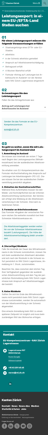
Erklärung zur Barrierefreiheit (11, 417)
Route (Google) (14, 357)
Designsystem (24, 415)
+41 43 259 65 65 (16, 367)
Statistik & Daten (11, 409)
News (15, 406)
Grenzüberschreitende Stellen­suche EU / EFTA (25, 11)
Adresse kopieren (15, 360)
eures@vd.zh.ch (11, 129)
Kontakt (6, 406)
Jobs (23, 409)
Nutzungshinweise (28, 417)
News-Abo (24, 406)
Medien (35, 406)
